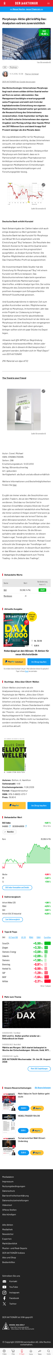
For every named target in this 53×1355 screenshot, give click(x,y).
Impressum (7, 1181)
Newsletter (8, 1234)
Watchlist (10, 832)
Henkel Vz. (6, 968)
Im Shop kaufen (38, 661)
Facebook (14, 1298)
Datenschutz (8, 1190)
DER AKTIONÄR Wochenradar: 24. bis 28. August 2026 (26, 1060)
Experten (7, 1238)
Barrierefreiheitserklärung (15, 1195)
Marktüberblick (9, 1243)
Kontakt (13, 1281)
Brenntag (6, 964)
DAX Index (6, 822)
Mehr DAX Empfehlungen (39, 1068)
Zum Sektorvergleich (12, 919)
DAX (5, 67)
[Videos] (4, 1351)
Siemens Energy (9, 951)
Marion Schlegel (32, 74)
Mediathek (7, 1229)
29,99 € (23, 1108)
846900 (5, 826)
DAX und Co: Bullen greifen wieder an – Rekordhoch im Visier (21, 1037)
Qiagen (5, 947)
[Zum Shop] (13, 1351)
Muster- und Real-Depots (14, 1248)
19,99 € (23, 1152)
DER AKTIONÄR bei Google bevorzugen (18, 82)
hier (15, 484)
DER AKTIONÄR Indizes (13, 1252)
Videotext (7, 1205)
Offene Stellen (9, 1209)
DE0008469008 (18, 826)
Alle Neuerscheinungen (43, 1088)
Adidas (5, 981)
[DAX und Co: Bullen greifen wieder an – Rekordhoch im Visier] (26, 1014)
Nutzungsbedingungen (13, 1186)
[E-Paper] (21, 1351)
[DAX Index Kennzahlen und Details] (26, 856)
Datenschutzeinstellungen (15, 1200)
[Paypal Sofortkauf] (14, 805)
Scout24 (5, 943)
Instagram (14, 1292)
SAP (3, 972)
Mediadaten (8, 1176)
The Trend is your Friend (14, 378)
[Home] (30, 1351)
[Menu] (49, 3)
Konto (26, 671)
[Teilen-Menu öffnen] (39, 1351)
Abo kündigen (9, 1214)
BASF (4, 977)
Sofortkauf (19, 662)
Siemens (6, 960)
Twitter (13, 1303)
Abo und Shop (9, 1257)
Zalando (5, 955)
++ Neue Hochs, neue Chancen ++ (26, 9)
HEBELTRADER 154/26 (29, 1115)
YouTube (13, 1286)
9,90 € (23, 1130)
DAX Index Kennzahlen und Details (17, 887)
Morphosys (13, 67)
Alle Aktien (7, 1224)
